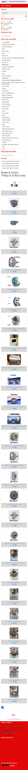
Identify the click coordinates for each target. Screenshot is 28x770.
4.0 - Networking (6, 42)
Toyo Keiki (4, 142)
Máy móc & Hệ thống (7, 95)
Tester (3, 124)
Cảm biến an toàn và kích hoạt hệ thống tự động (13, 58)
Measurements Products (7, 97)
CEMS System (5, 64)
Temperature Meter (6, 120)
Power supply (5, 108)
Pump (3, 111)
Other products (5, 102)
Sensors (4, 115)
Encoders (4, 71)
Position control (5, 106)
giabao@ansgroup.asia (7, 28)
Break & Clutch (5, 51)
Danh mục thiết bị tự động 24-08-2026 (10, 161)
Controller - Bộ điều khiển (8, 67)
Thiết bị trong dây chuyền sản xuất (10, 138)
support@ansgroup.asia (9, 733)
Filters (3, 73)
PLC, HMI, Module (6, 104)
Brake (3, 49)
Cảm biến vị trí (5, 62)
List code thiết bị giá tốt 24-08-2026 (10, 163)
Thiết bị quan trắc (6, 135)
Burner (3, 53)
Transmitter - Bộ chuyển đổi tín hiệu (10, 144)
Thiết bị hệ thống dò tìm (7, 131)
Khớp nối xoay (5, 90)
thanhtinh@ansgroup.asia (8, 23)
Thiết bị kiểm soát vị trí (7, 133)
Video (3, 149)
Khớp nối (4, 88)
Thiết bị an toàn (5, 126)
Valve (3, 146)
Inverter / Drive (5, 86)
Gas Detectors (5, 78)
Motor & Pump (5, 99)
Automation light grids (7, 46)
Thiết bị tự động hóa (6, 140)
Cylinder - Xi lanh (6, 69)
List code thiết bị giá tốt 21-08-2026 (10, 168)
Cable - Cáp (5, 55)
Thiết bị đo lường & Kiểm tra (8, 129)
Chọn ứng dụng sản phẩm (7, 155)
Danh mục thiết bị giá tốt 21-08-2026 (10, 166)
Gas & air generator (6, 76)
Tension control (5, 122)
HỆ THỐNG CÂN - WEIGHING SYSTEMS (11, 80)
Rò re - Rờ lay (5, 113)
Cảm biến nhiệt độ (6, 60)
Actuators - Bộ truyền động (8, 44)
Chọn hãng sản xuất (6, 36)
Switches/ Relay (5, 117)
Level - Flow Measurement (8, 93)
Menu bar (8, 5)
